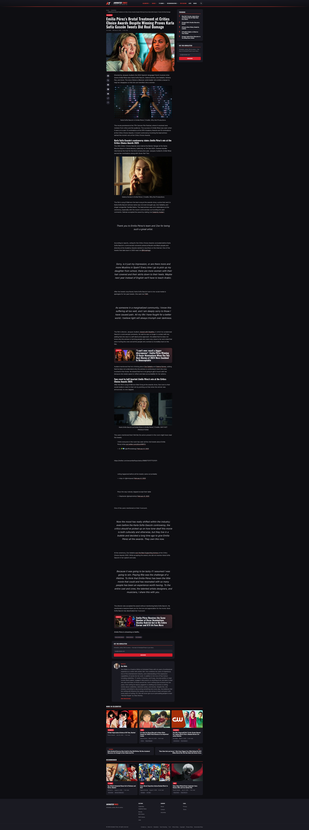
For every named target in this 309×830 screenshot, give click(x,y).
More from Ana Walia (126, 698)
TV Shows (161, 3)
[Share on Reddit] (108, 89)
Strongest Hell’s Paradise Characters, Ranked (191, 23)
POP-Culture (183, 3)
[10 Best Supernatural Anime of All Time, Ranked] (121, 719)
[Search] (201, 3)
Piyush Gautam (111, 735)
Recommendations (172, 3)
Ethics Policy (175, 827)
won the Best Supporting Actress (147, 553)
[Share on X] (108, 80)
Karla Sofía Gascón (119, 637)
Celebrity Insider (158, 212)
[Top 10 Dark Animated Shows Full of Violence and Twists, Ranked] (121, 772)
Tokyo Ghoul (176, 792)
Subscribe (143, 655)
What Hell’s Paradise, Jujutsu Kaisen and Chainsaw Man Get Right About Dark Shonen (190, 17)
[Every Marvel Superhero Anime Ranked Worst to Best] (154, 772)
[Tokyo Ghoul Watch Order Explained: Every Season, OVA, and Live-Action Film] (187, 772)
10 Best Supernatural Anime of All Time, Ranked (121, 733)
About (162, 806)
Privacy (185, 806)
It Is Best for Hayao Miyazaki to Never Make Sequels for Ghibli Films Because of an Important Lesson (154, 734)
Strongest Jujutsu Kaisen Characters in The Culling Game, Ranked (191, 37)
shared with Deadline (147, 332)
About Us (150, 827)
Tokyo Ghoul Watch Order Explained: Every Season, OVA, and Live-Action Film (185, 787)
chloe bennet (176, 740)
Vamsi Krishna (143, 738)
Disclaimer (156, 827)
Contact (163, 809)
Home (107, 10)
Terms (184, 809)
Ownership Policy (198, 827)
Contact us (143, 827)
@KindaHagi (146, 250)
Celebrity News (142, 809)
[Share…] (108, 102)
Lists (190, 3)
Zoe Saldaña (148, 366)
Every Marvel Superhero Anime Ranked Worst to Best (154, 787)
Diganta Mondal (144, 790)
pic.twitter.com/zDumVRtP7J (136, 444)
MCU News (141, 814)
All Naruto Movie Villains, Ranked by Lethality (190, 27)
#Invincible (110, 792)
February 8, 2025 (143, 449)
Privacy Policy (189, 827)
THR (146, 294)
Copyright (182, 827)
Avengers (143, 792)
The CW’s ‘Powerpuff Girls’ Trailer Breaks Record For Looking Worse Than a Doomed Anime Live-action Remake (187, 734)
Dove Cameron (184, 740)
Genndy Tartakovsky (119, 792)
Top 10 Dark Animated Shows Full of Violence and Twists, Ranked (122, 787)
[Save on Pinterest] (108, 76)
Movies (154, 3)
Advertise (163, 812)
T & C (169, 827)
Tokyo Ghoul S (184, 792)
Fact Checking (163, 827)
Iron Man (149, 792)
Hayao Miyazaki (149, 740)
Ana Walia (108, 30)
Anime (142, 730)
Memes (195, 3)
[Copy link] (108, 98)
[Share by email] (108, 94)
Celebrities (146, 3)
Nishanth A (110, 790)
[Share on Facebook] (108, 85)
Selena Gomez (161, 366)
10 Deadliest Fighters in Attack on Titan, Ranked (190, 32)
